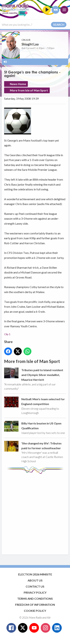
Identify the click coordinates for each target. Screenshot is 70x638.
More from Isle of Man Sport (29, 90)
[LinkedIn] (57, 628)
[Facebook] (11, 628)
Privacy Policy (35, 592)
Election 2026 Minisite (35, 574)
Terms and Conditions (35, 598)
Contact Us (35, 586)
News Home (18, 84)
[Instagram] (45, 628)
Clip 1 (7, 334)
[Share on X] (18, 351)
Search (58, 24)
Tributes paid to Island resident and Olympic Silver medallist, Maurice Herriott (42, 374)
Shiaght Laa (30, 44)
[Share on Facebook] (8, 351)
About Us (35, 580)
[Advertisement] (35, 512)
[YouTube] (34, 628)
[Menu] (64, 10)
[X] (23, 628)
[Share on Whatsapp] (27, 351)
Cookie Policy (35, 610)
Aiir (49, 617)
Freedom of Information (35, 604)
